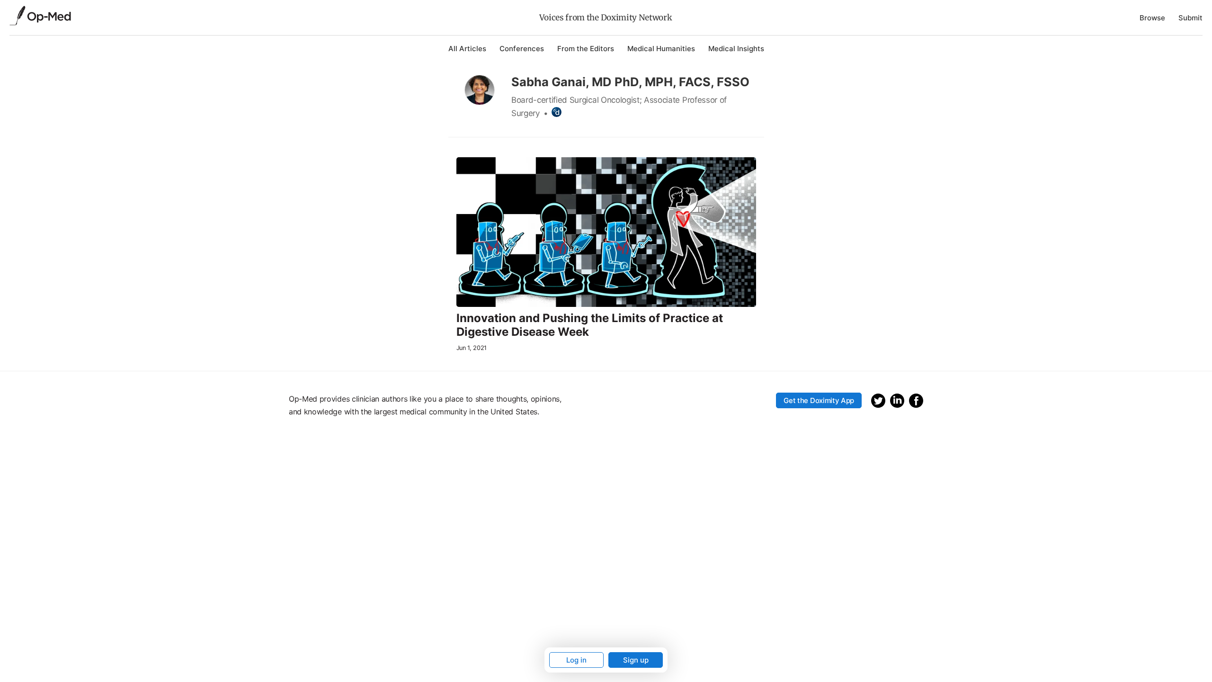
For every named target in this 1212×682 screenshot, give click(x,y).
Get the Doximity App (819, 400)
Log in (576, 659)
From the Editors (585, 48)
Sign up (636, 659)
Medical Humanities (661, 48)
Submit (1190, 17)
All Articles (467, 48)
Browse (1152, 17)
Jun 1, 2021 (471, 347)
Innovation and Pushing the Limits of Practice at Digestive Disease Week (589, 325)
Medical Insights (736, 48)
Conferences (521, 48)
